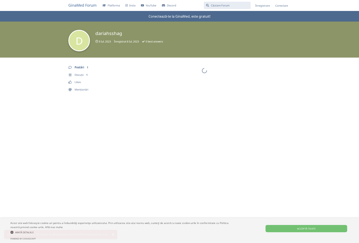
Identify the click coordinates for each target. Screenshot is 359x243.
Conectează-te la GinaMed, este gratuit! (179, 16)
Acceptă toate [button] (306, 228)
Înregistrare (262, 5)
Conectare (281, 5)
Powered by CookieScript (23, 238)
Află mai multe (54, 227)
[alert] (179, 230)
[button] (120, 232)
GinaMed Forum (82, 5)
